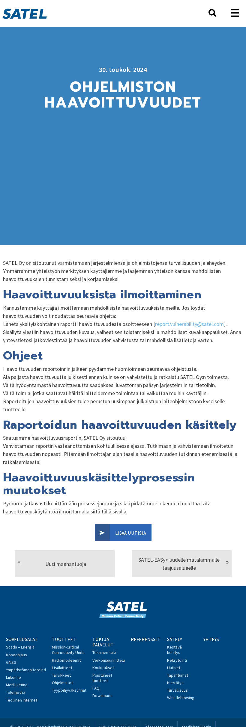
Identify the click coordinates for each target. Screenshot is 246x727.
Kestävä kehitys (174, 649)
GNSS (11, 662)
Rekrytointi (177, 660)
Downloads (102, 695)
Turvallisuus (177, 690)
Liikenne (13, 677)
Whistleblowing (180, 697)
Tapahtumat (177, 675)
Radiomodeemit (66, 660)
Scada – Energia (20, 647)
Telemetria (15, 692)
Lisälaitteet (62, 667)
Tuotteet (64, 639)
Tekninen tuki (104, 652)
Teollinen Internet (21, 700)
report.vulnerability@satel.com (189, 324)
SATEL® (174, 639)
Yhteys (211, 639)
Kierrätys (175, 682)
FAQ (96, 688)
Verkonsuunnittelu (108, 660)
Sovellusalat (22, 639)
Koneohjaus (16, 655)
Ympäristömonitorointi (26, 669)
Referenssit (145, 639)
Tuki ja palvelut (103, 642)
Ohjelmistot (62, 682)
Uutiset (173, 667)
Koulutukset (103, 667)
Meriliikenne (17, 684)
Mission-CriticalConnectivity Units (68, 649)
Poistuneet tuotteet (102, 677)
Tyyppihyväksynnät (69, 690)
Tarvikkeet (61, 675)
